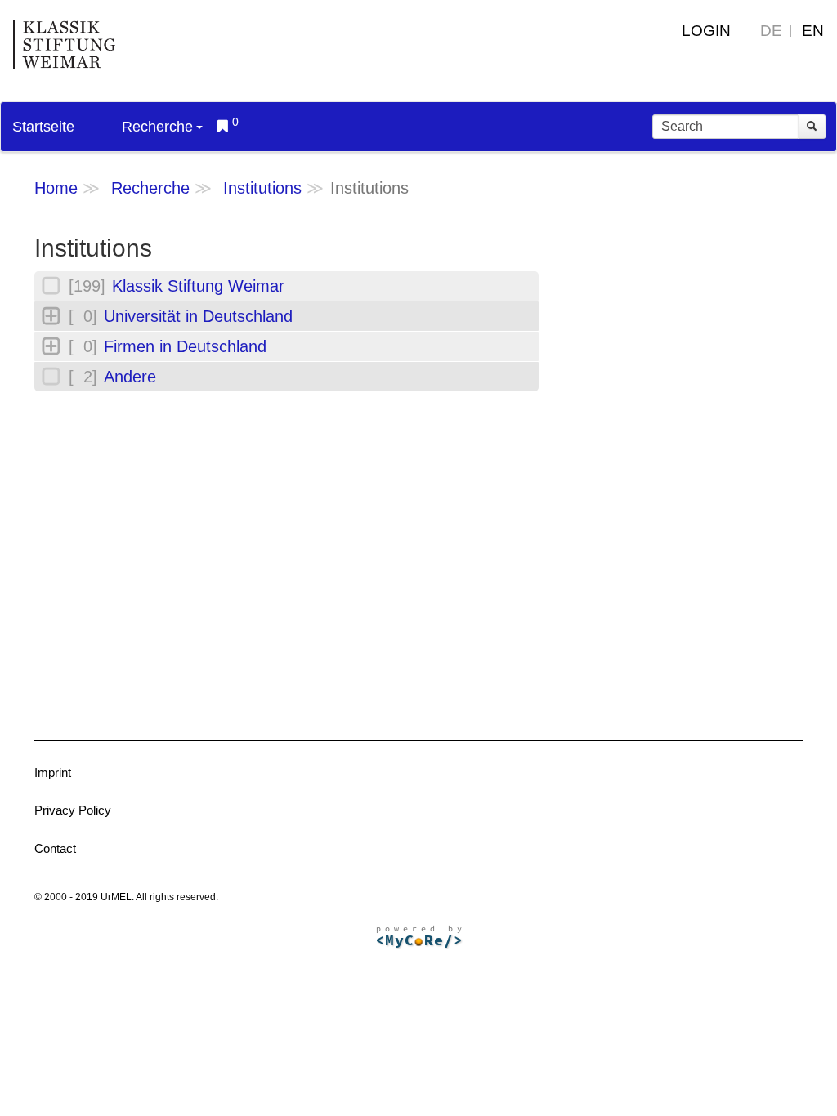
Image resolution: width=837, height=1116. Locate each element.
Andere (130, 377)
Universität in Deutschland (198, 316)
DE (771, 30)
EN (813, 30)
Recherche (157, 126)
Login (706, 30)
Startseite (43, 126)
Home (56, 188)
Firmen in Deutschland (185, 346)
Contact (55, 848)
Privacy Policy (72, 810)
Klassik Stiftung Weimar (198, 286)
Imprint (52, 772)
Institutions (262, 188)
